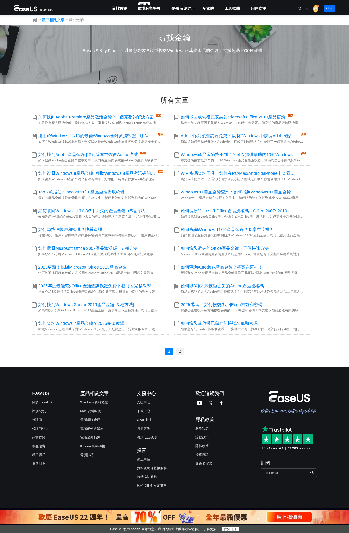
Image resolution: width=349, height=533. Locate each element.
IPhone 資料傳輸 (92, 446)
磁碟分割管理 (149, 8)
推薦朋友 (38, 464)
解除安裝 (202, 428)
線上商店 (143, 459)
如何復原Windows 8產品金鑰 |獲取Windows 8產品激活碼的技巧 (97, 173)
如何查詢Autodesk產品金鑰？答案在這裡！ (222, 267)
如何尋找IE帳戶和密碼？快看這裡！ (72, 229)
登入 (329, 8)
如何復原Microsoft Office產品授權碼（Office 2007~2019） (236, 210)
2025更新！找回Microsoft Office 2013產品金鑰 (82, 267)
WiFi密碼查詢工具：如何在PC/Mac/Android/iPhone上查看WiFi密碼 (239, 173)
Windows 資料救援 (94, 402)
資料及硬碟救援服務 (152, 468)
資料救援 (119, 8)
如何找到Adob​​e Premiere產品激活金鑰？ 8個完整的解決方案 (96, 117)
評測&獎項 (39, 411)
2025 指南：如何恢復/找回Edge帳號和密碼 (221, 304)
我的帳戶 (38, 455)
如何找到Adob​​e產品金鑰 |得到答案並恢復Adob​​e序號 (88, 154)
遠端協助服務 (147, 477)
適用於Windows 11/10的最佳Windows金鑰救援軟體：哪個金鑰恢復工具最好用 (97, 135)
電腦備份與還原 (92, 428)
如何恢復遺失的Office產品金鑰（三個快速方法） (227, 248)
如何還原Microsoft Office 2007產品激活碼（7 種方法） (90, 248)
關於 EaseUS (42, 402)
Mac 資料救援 (90, 411)
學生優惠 (38, 446)
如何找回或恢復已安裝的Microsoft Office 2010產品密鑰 (233, 117)
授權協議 (202, 455)
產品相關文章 (53, 20)
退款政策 (202, 437)
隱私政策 (202, 446)
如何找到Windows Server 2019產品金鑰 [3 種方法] (86, 304)
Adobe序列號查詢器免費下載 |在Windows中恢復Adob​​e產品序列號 (239, 135)
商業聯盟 (38, 437)
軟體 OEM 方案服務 (151, 485)
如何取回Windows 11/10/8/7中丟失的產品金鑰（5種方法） (93, 210)
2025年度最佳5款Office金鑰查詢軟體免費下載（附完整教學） (96, 285)
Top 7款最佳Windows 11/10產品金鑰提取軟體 (81, 192)
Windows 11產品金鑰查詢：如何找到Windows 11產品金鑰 (236, 192)
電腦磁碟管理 (90, 420)
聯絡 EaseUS (147, 437)
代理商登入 (40, 428)
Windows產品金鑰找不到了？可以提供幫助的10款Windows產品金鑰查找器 (239, 154)
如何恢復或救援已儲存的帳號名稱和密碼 (219, 323)
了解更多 (210, 529)
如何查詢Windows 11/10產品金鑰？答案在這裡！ (227, 229)
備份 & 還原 (182, 8)
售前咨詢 (143, 428)
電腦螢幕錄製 (90, 437)
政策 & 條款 (204, 463)
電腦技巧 (87, 455)
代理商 (37, 420)
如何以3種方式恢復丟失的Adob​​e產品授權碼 (222, 285)
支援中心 (143, 402)
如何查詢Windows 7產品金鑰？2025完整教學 (81, 323)
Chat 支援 (144, 420)
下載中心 (143, 411)
